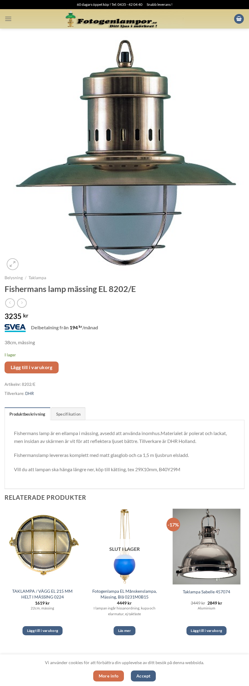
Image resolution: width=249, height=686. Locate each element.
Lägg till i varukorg (32, 367)
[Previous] (4, 577)
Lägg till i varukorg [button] (42, 631)
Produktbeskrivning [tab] (27, 414)
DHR (29, 393)
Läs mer (124, 631)
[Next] (244, 577)
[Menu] (8, 18)
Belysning (14, 277)
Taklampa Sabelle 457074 (206, 591)
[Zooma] (13, 264)
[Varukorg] (239, 19)
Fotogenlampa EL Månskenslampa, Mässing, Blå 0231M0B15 (124, 593)
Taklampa (37, 277)
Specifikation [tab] (68, 414)
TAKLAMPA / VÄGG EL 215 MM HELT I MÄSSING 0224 (42, 593)
